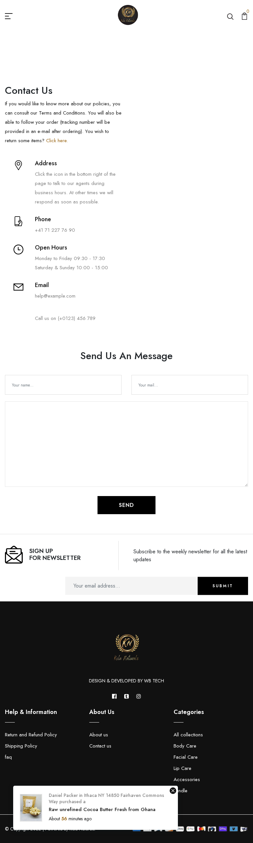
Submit (222, 586)
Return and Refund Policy (31, 734)
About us (98, 734)
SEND (126, 505)
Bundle (180, 790)
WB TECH (154, 680)
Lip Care (182, 768)
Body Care (185, 746)
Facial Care (186, 757)
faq (8, 757)
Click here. (56, 140)
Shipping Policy (21, 746)
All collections (188, 734)
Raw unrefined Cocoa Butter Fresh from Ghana (102, 809)
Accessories (187, 779)
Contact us (100, 746)
